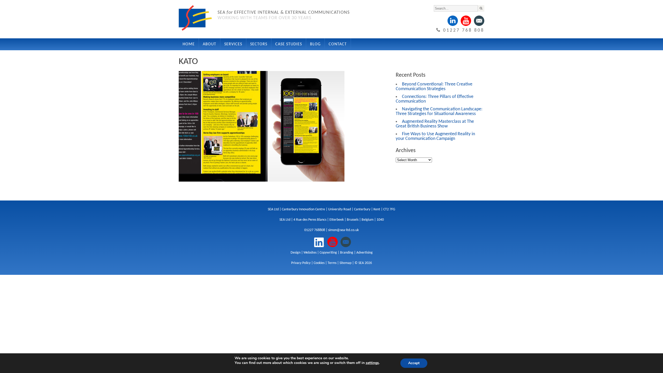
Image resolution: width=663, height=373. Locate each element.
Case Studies (288, 44)
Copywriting (328, 253)
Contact (338, 44)
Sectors (258, 44)
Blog (315, 44)
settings (372, 363)
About (209, 44)
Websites (310, 253)
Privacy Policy (301, 263)
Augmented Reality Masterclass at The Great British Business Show (435, 124)
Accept (414, 363)
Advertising (364, 253)
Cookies (319, 263)
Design (295, 253)
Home (189, 44)
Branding (346, 253)
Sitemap (345, 263)
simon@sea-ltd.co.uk (343, 230)
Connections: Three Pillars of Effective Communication (434, 99)
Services (233, 44)
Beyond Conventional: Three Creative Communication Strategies (434, 86)
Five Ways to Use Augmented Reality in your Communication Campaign (435, 136)
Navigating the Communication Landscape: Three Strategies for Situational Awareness (439, 111)
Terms (332, 263)
